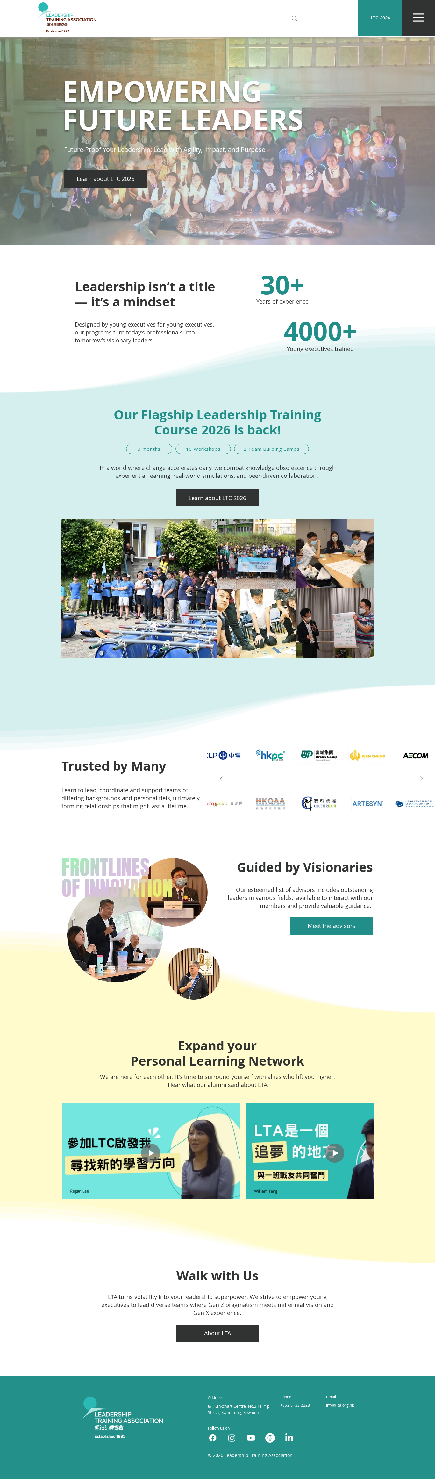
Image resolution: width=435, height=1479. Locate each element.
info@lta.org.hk (340, 1405)
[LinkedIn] (289, 1438)
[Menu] (418, 17)
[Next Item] (421, 779)
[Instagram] (232, 1438)
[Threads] (270, 1438)
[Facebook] (213, 1438)
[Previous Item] (221, 779)
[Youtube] (251, 1438)
